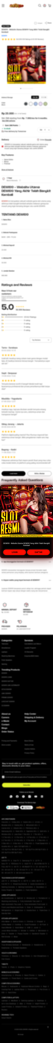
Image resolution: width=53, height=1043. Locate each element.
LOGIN (14, 552)
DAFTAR (38, 552)
